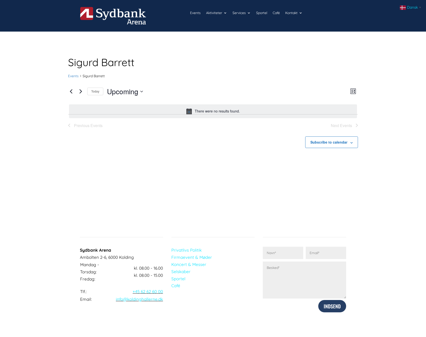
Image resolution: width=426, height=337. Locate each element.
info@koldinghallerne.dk (139, 299)
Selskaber (181, 271)
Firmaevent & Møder (191, 257)
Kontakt (291, 13)
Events (195, 13)
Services (239, 13)
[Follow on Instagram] (159, 311)
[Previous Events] (71, 91)
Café (276, 13)
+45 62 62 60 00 (148, 291)
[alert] (213, 111)
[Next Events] (81, 91)
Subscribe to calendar (328, 142)
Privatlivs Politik (186, 250)
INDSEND (332, 306)
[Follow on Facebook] (149, 311)
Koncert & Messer (188, 264)
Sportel (261, 13)
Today (95, 91)
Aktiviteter (214, 13)
